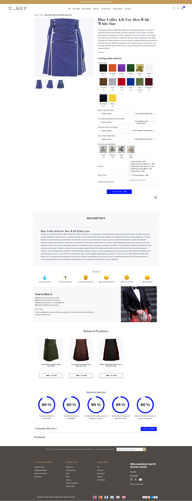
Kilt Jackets (101, 473)
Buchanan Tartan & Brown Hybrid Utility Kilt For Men (81, 365)
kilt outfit (76, 9)
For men (133, 472)
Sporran (99, 477)
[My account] (178, 8)
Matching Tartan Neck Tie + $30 (143, 164)
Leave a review (148, 429)
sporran (96, 9)
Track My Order (71, 470)
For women (134, 476)
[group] (102, 27)
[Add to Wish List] (156, 198)
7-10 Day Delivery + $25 (139, 175)
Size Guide (37, 477)
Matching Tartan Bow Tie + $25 (142, 166)
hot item (128, 9)
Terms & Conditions (72, 483)
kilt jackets (86, 9)
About (68, 477)
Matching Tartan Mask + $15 (141, 169)
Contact (68, 480)
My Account (69, 467)
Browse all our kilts (136, 484)
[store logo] (17, 8)
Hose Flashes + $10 (138, 161)
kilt (69, 9)
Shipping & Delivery (40, 470)
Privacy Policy (70, 486)
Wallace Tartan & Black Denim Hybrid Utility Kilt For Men (111, 365)
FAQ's (67, 473)
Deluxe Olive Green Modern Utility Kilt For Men (51, 365)
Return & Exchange (40, 473)
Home (36, 15)
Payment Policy (39, 467)
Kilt (41, 15)
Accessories (101, 480)
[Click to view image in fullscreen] (64, 47)
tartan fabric (117, 9)
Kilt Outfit (100, 470)
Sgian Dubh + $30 (138, 171)
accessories (105, 9)
